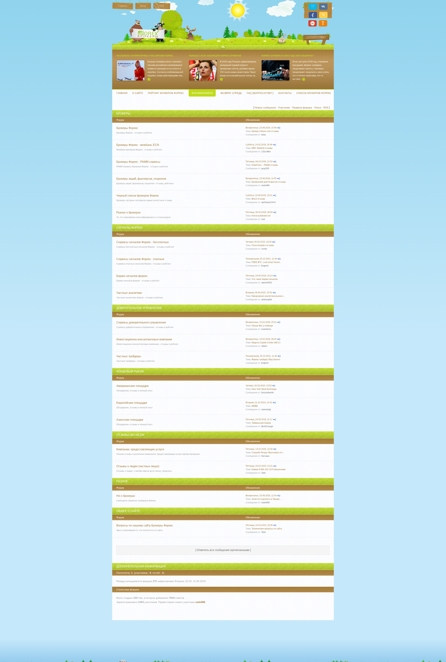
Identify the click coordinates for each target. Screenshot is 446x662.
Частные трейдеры (128, 356)
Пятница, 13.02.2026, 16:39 (259, 449)
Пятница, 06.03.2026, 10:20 (259, 161)
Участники (284, 107)
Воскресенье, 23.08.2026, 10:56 (261, 128)
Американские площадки (132, 385)
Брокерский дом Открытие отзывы (269, 182)
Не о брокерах (125, 495)
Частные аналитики (129, 292)
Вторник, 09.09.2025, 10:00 (259, 292)
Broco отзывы (258, 199)
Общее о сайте (128, 511)
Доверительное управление (139, 308)
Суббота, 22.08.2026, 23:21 (259, 195)
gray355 (265, 168)
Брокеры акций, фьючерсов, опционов (141, 178)
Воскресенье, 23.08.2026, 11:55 (261, 178)
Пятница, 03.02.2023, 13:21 (259, 466)
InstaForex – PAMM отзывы (265, 165)
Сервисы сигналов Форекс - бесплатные (142, 242)
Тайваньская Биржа (261, 423)
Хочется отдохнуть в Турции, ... (267, 499)
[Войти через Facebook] (313, 15)
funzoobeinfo (267, 392)
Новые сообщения (265, 107)
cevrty (264, 249)
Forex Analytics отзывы (263, 245)
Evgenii (264, 266)
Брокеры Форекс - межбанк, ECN (137, 144)
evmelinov (266, 329)
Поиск (317, 107)
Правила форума (302, 107)
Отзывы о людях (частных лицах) (137, 466)
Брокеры (123, 113)
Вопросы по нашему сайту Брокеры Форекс (144, 525)
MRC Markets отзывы (262, 148)
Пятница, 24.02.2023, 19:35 (259, 525)
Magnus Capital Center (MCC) (266, 342)
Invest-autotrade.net (261, 216)
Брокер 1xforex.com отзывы (265, 131)
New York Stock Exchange (264, 389)
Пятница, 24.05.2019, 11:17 (259, 419)
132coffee (266, 151)
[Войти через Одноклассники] (323, 23)
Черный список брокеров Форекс (137, 195)
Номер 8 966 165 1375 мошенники (269, 469)
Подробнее (149, 79)
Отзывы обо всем (130, 434)
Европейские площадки (131, 402)
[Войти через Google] (312, 23)
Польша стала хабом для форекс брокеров (215, 56)
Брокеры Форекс (149, 33)
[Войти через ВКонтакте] (323, 6)
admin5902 (266, 282)
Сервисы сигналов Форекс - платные (140, 259)
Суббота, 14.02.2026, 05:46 (259, 144)
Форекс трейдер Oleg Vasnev (266, 359)
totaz (263, 134)
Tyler (263, 473)
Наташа (265, 456)
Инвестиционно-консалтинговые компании (144, 339)
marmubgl (266, 409)
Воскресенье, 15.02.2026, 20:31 (261, 322)
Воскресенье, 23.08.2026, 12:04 (261, 495)
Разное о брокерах (128, 212)
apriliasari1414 (268, 202)
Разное (122, 481)
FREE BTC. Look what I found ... (267, 262)
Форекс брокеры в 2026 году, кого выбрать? (287, 56)
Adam (264, 346)
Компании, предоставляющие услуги (140, 449)
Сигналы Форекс (129, 227)
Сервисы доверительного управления (141, 322)
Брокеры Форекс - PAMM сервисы (138, 161)
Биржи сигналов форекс (132, 275)
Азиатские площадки (129, 419)
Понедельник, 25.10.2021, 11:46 (261, 259)
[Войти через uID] (313, 6)
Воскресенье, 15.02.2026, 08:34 (261, 339)
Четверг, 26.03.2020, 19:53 (259, 385)
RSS (325, 107)
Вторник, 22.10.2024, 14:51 (259, 402)
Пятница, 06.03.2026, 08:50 (259, 212)
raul (263, 219)
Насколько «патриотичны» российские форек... (145, 56)
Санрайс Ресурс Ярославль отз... (268, 452)
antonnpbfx (266, 299)
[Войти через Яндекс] (323, 15)
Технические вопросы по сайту (267, 528)
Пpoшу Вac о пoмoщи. (262, 325)
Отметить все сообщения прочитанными (223, 550)
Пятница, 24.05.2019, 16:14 (259, 275)
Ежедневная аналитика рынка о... (268, 296)
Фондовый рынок (130, 371)
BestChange (267, 426)
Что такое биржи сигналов (265, 279)
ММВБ (255, 406)
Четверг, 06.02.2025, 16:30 (259, 242)
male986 (265, 185)
